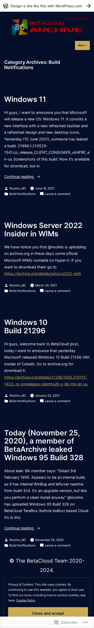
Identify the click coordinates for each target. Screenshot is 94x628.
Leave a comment (57, 194)
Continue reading (19, 177)
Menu (84, 45)
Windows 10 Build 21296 (26, 326)
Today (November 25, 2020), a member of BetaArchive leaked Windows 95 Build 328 (43, 445)
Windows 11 (25, 99)
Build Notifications (22, 194)
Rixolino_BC (17, 188)
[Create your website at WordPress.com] (47, 6)
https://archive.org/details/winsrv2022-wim (42, 273)
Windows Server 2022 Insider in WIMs (43, 229)
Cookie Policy (25, 600)
